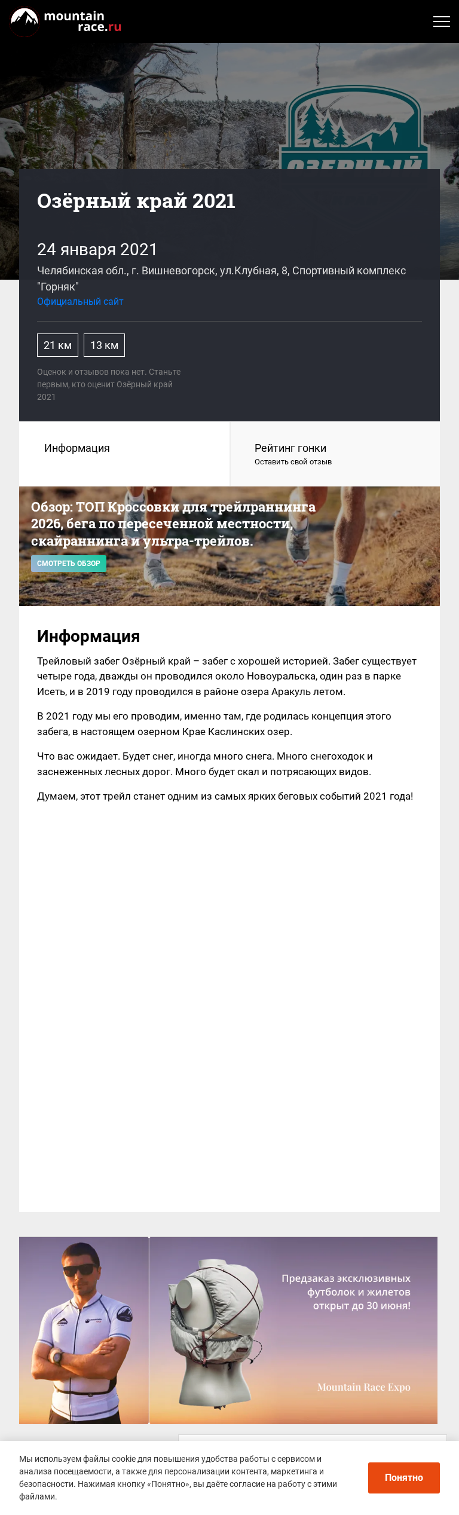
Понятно (404, 1477)
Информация (77, 448)
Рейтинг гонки (293, 454)
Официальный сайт (80, 301)
